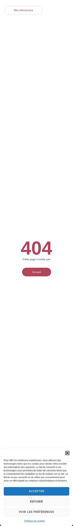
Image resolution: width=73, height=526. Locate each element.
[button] (67, 453)
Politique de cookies (34, 521)
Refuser (36, 501)
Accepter (36, 491)
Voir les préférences (36, 512)
